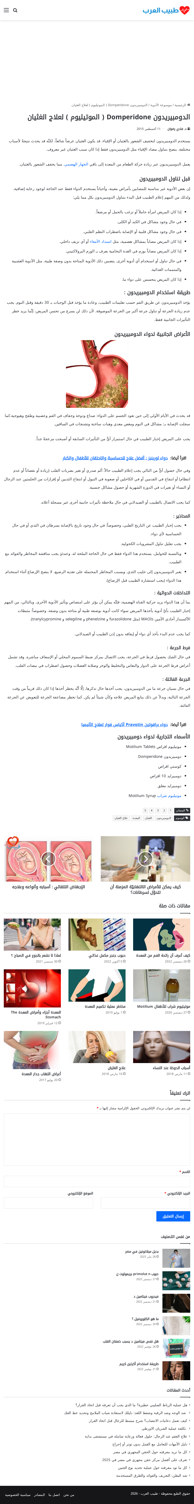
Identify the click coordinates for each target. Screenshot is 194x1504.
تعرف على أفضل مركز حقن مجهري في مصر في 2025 (144, 1460)
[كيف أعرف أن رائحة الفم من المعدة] (161, 935)
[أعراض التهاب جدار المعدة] (32, 1050)
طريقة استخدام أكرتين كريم (139, 1364)
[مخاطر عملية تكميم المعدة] (97, 985)
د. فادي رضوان (176, 129)
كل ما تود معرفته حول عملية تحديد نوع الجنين (152, 1468)
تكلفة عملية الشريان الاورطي (164, 1428)
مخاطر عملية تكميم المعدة (105, 1006)
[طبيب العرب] (166, 10)
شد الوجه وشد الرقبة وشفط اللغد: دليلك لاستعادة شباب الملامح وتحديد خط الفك (125, 1413)
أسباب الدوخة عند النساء (171, 1068)
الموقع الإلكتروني (80, 1193)
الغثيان (148, 818)
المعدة (136, 818)
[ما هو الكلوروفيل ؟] (176, 1325)
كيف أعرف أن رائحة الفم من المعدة (163, 955)
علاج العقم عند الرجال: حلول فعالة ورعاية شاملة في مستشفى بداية (136, 1436)
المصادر (39, 1495)
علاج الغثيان (121, 818)
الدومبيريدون (164, 818)
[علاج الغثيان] (97, 1047)
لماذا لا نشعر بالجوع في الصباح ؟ (36, 955)
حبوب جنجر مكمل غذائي (107, 955)
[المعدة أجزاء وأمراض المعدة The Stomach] (32, 988)
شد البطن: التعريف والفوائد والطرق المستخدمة (151, 1475)
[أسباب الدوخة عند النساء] (161, 1047)
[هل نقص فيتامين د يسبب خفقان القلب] (176, 1348)
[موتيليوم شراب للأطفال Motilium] (161, 985)
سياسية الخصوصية (18, 1495)
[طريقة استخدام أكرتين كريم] (176, 1370)
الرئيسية (181, 105)
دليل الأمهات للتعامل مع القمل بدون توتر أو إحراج (149, 1444)
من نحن (68, 1495)
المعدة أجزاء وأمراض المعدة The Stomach (36, 1015)
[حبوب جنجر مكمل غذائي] (97, 935)
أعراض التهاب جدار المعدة (41, 1074)
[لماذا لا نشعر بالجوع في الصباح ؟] (32, 935)
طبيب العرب (149, 1493)
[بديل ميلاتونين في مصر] (176, 1258)
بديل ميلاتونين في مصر (142, 1251)
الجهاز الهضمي (76, 164)
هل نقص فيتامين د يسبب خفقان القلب (131, 1341)
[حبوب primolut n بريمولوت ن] (176, 1280)
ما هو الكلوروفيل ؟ (145, 1319)
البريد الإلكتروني (177, 1193)
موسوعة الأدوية (161, 105)
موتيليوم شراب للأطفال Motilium (163, 1006)
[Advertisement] (97, 63)
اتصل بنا (54, 1495)
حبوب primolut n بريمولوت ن (137, 1274)
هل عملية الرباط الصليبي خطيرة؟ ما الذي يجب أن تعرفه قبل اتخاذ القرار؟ (131, 1405)
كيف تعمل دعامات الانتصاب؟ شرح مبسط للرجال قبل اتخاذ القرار (138, 1421)
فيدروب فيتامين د (146, 1296)
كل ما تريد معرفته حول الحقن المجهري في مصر (150, 1452)
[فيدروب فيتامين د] (176, 1303)
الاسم (184, 1172)
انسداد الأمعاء (100, 241)
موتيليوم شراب (169, 795)
